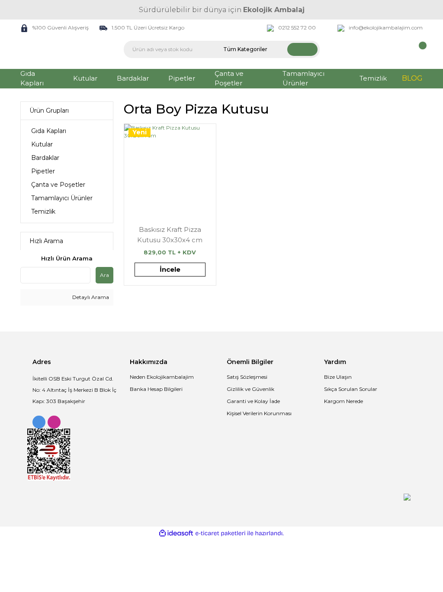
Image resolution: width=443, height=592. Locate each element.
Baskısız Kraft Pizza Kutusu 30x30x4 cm (169, 234)
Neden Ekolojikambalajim (162, 377)
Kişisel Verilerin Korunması (259, 413)
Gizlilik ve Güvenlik (250, 389)
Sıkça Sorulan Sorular (350, 389)
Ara (104, 275)
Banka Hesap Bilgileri (156, 389)
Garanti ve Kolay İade (253, 401)
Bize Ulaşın (338, 377)
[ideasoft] (176, 533)
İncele (170, 269)
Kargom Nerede (343, 401)
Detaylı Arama (90, 297)
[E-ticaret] (220, 533)
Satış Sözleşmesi (247, 377)
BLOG (412, 78)
